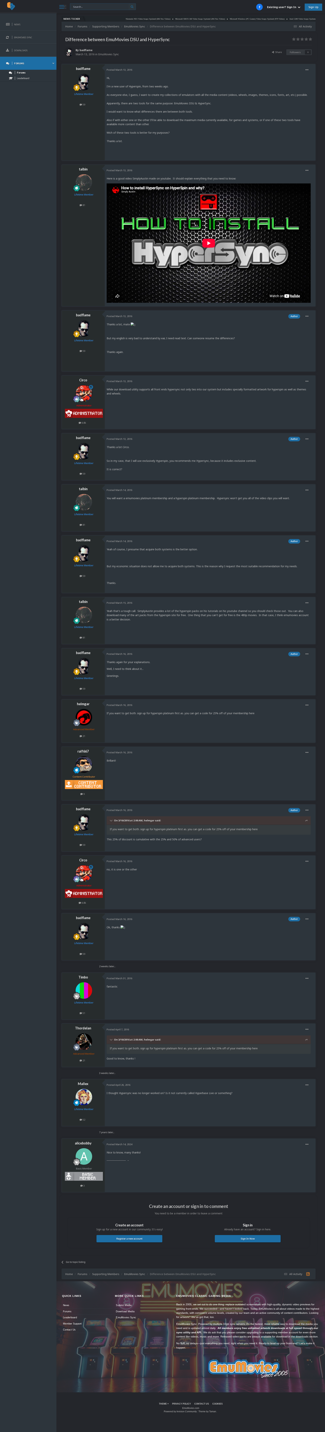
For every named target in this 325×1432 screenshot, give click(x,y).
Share (278, 52)
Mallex (83, 1084)
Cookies (217, 1403)
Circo (83, 380)
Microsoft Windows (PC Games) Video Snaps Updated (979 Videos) (214, 19)
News (66, 1305)
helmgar (83, 704)
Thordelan (83, 1028)
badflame (86, 50)
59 (83, 104)
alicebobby (83, 1143)
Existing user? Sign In (282, 7)
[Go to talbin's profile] (83, 182)
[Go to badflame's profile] (69, 52)
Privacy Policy (181, 1403)
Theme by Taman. (207, 1411)
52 (83, 1119)
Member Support (72, 1323)
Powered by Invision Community (180, 1411)
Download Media (125, 1311)
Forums (67, 1311)
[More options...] (307, 70)
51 (83, 1013)
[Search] (132, 7)
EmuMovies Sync (108, 54)
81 (83, 205)
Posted (119, 69)
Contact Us (69, 1329)
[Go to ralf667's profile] (83, 764)
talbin (83, 169)
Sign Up (313, 7)
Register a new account (129, 1238)
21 (83, 736)
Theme (163, 1403)
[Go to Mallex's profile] (83, 1097)
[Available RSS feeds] (308, 1274)
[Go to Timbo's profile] (83, 990)
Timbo (83, 977)
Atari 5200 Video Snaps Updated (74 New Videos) (267, 19)
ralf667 (83, 751)
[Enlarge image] (133, 324)
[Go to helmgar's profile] (83, 717)
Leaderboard (70, 1317)
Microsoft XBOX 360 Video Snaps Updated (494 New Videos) (157, 19)
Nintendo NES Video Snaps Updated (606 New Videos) (105, 19)
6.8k (83, 422)
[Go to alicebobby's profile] (83, 1156)
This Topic (78, 6)
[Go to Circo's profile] (83, 393)
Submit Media (123, 1305)
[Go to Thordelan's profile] (83, 1041)
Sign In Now (248, 1238)
